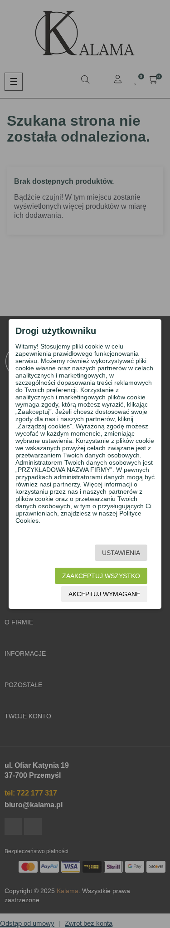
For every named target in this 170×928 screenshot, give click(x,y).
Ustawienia (121, 552)
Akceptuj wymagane (104, 594)
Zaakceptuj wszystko (101, 575)
